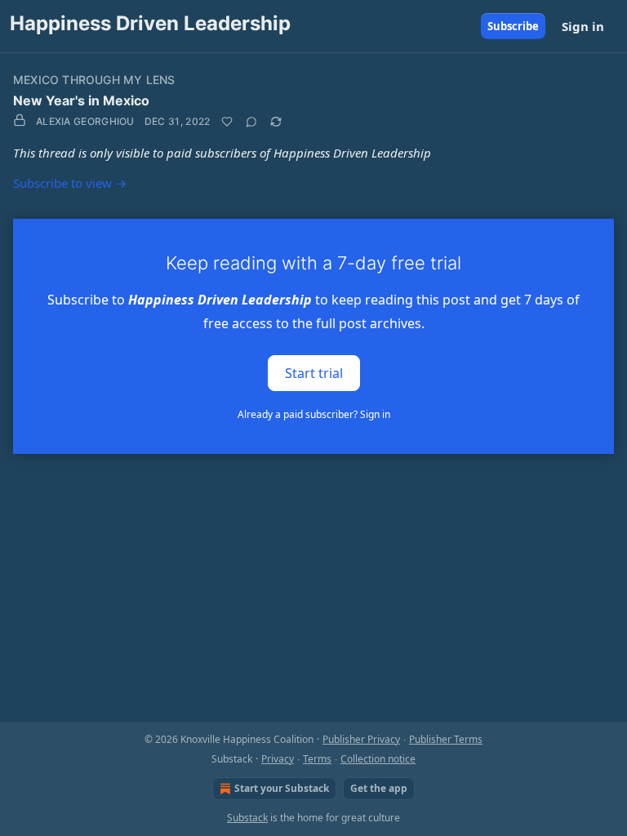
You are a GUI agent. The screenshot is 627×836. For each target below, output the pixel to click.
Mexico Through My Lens (94, 80)
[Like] (227, 121)
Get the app (378, 788)
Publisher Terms (445, 739)
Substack (247, 818)
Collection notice (378, 759)
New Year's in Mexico (81, 100)
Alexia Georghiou (85, 121)
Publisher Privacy (361, 739)
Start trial (314, 372)
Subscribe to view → (70, 183)
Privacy (277, 759)
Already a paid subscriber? (314, 414)
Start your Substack (281, 788)
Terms (317, 759)
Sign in (583, 26)
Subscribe (513, 26)
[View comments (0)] (251, 121)
